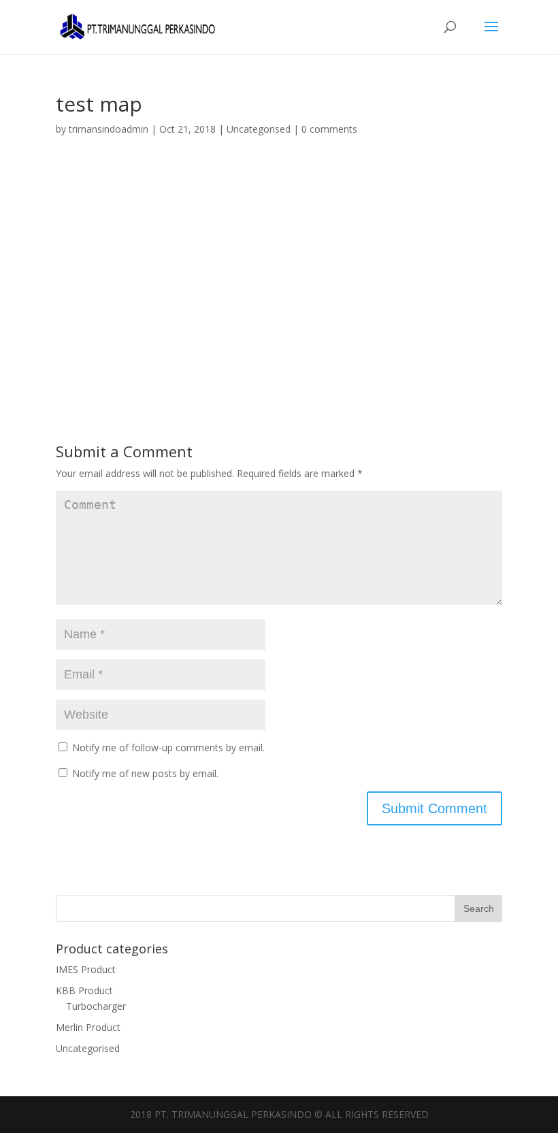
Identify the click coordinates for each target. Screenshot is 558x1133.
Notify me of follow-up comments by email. (168, 747)
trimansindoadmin (108, 128)
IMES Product (86, 969)
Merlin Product (88, 1027)
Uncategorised (259, 128)
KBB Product (84, 990)
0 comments (329, 128)
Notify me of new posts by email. (145, 773)
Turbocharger (96, 1006)
